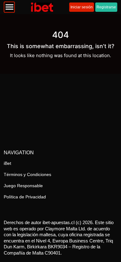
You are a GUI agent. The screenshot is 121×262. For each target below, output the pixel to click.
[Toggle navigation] (9, 7)
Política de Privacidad (25, 196)
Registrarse (106, 7)
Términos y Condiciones (27, 174)
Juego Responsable (23, 185)
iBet (7, 163)
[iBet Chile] (42, 7)
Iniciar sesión (81, 7)
